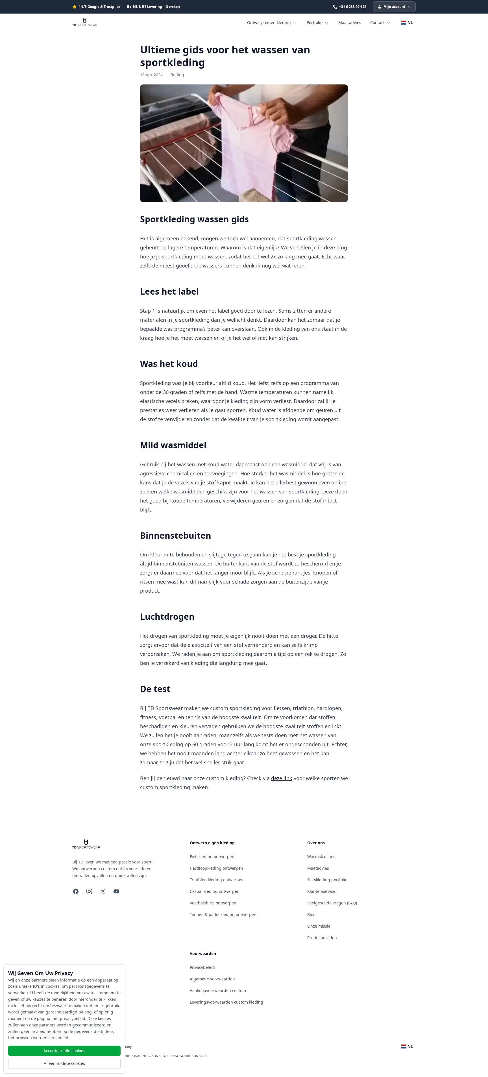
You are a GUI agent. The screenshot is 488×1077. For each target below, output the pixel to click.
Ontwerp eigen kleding (269, 22)
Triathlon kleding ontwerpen (217, 879)
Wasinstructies (321, 856)
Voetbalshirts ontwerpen (213, 903)
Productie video (322, 937)
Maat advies (349, 22)
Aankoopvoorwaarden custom (218, 990)
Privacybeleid (202, 967)
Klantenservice (321, 891)
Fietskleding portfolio (327, 879)
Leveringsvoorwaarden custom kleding (226, 1002)
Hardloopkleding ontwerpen (216, 868)
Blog (311, 914)
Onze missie (318, 926)
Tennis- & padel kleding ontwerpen (223, 914)
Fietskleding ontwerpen (212, 856)
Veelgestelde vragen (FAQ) (332, 903)
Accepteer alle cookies (64, 1050)
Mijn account (394, 6)
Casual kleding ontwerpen (214, 891)
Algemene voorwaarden (212, 979)
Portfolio (315, 22)
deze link (281, 778)
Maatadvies (318, 868)
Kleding (176, 74)
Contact (377, 22)
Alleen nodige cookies (64, 1063)
